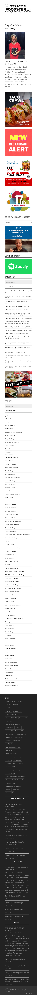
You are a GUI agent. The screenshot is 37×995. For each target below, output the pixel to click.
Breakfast (9, 708)
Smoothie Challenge (10, 504)
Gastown (9, 734)
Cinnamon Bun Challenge (12, 531)
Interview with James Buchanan (14, 805)
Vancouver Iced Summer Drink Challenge (16, 296)
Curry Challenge (9, 554)
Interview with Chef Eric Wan (14, 842)
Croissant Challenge (10, 551)
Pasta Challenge (9, 628)
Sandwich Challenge (10, 648)
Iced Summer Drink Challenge (13, 588)
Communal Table (11, 718)
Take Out (10, 770)
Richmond (17, 760)
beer (8, 705)
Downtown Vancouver (13, 724)
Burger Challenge (9, 439)
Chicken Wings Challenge (12, 524)
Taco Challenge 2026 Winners (13, 333)
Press (6, 642)
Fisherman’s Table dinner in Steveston (15, 301)
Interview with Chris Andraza (14, 849)
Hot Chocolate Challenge (11, 585)
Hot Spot (9, 737)
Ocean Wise (10, 757)
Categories (8, 449)
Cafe (8, 711)
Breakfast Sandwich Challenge (13, 432)
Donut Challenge (9, 558)
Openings (7, 622)
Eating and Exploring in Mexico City (14, 327)
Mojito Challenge (9, 612)
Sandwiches (10, 763)
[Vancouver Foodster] (18, 11)
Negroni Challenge (10, 615)
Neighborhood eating (13, 747)
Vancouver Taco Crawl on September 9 (15, 291)
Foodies (9, 731)
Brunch (19, 708)
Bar (20, 701)
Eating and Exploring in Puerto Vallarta (15, 318)
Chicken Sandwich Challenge (13, 521)
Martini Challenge (10, 601)
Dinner (9, 721)
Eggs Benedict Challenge (11, 561)
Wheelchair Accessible (13, 786)
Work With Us (8, 689)
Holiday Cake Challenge (11, 578)
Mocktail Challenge (10, 608)
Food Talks (8, 565)
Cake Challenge (9, 445)
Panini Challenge (9, 625)
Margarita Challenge (10, 598)
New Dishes (10, 750)
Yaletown (9, 793)
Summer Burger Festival (11, 665)
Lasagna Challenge (10, 595)
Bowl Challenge (9, 429)
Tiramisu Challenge (10, 682)
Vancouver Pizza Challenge (14, 916)
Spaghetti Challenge (10, 508)
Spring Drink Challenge (11, 662)
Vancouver (10, 773)
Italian (8, 740)
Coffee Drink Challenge (11, 538)
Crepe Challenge (9, 461)
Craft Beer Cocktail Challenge (13, 548)
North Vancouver (11, 753)
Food (18, 727)
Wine (8, 789)
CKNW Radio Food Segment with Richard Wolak (17, 534)
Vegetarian (10, 783)
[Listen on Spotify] (18, 273)
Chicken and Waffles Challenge (13, 518)
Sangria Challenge (10, 652)
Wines (16, 789)
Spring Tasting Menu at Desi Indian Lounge (16, 361)
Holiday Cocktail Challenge (12, 581)
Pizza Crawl (8, 635)
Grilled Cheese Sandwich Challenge (14, 575)
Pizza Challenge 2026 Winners (15, 909)
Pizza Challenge (9, 632)
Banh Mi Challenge (10, 425)
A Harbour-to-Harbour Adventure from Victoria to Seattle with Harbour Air (18, 980)
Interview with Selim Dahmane (15, 856)
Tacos (19, 767)
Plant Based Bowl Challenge (12, 494)
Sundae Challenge (10, 669)
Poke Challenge (9, 497)
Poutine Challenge (10, 638)
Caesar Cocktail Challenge (12, 442)
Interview (19, 737)
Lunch (9, 744)
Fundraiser (19, 731)
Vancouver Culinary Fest (11, 685)
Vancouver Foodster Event (14, 780)
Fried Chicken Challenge (11, 467)
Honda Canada (20, 734)
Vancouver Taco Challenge (12, 352)
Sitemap (7, 417)
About (6, 415)
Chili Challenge (9, 454)
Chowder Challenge (10, 528)
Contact (7, 541)
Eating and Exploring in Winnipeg (14, 306)
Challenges (8, 452)
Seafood (20, 763)
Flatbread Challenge (10, 464)
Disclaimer (8, 418)
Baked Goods (10, 701)
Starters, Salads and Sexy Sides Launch (16, 63)
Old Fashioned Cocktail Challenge (14, 618)
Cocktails (17, 711)
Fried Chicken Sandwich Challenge (14, 571)
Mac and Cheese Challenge (12, 477)
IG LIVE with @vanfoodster (12, 591)
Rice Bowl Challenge (10, 501)
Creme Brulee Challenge (11, 457)
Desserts (23, 718)
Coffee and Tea (11, 714)
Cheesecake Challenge (11, 514)
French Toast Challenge (11, 568)
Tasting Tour (20, 770)
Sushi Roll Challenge (10, 511)
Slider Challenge (9, 655)
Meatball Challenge (10, 481)
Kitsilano (16, 740)
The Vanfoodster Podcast (12, 679)
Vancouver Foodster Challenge (15, 776)
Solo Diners (10, 767)
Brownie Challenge (10, 435)
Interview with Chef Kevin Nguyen (16, 835)
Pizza (9, 760)
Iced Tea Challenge (10, 474)
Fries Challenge (9, 471)
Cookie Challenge (10, 544)
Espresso (9, 727)
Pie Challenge (8, 491)
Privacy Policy (8, 422)
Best (15, 705)
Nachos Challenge (10, 484)
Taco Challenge (9, 672)
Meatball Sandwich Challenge (13, 605)
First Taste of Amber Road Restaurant (15, 330)
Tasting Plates (9, 675)
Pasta (19, 757)
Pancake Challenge (10, 487)
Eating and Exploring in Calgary (13, 310)
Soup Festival (8, 659)
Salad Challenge (9, 645)
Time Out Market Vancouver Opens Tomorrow (17, 356)
